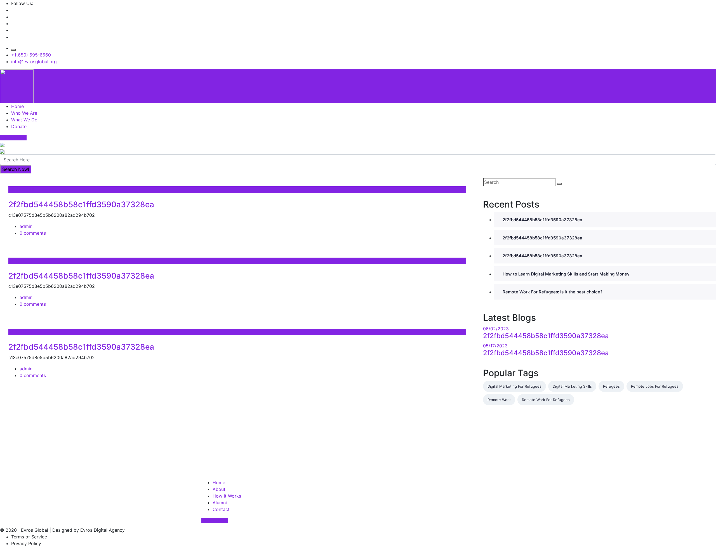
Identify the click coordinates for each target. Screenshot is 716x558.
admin (26, 226)
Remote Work (499, 399)
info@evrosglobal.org (34, 61)
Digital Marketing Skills (572, 386)
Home (17, 106)
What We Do (24, 120)
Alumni (220, 502)
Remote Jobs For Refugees (655, 386)
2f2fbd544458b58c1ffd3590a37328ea (81, 204)
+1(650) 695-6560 (31, 55)
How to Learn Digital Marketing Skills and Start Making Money (566, 274)
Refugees (611, 386)
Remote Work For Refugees (546, 399)
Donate (19, 126)
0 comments (33, 233)
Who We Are (24, 113)
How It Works (227, 496)
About (219, 489)
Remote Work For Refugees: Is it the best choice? (552, 292)
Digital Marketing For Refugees (514, 386)
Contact (221, 509)
